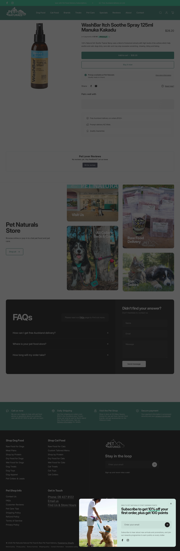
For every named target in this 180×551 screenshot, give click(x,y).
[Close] (171, 504)
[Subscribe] (167, 524)
